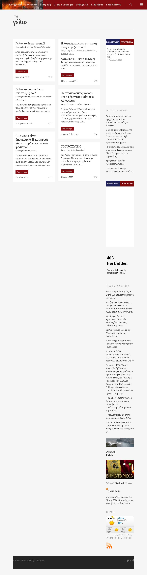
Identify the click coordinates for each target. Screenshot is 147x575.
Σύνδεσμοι (31, 4)
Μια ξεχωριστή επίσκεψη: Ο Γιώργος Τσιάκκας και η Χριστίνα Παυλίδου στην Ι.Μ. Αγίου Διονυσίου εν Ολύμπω (119, 307)
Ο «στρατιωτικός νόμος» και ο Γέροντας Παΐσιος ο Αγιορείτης (77, 96)
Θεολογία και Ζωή (89, 51)
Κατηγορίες (15, 4)
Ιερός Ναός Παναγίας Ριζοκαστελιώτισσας (115, 162)
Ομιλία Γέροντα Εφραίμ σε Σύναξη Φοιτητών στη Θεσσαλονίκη (118, 333)
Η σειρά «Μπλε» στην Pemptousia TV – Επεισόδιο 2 (120, 170)
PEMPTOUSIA (113, 183)
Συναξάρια (82, 4)
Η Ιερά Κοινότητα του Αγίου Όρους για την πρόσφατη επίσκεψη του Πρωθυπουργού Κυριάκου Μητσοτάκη (119, 404)
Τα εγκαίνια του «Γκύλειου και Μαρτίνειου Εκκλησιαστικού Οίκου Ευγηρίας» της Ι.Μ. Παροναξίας (120, 151)
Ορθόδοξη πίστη (67, 54)
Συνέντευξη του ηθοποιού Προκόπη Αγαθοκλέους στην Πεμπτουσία (119, 343)
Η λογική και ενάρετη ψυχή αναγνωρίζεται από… (79, 45)
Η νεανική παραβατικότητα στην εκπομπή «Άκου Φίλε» (118, 416)
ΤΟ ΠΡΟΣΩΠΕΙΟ (71, 146)
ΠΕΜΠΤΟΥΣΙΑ (112, 42)
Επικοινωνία (113, 4)
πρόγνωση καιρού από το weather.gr (120, 535)
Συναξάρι (114, 491)
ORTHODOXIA (127, 183)
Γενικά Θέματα (76, 51)
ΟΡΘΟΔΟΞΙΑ (127, 42)
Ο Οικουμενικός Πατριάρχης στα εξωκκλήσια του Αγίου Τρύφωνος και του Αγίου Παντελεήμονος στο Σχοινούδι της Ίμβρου (119, 136)
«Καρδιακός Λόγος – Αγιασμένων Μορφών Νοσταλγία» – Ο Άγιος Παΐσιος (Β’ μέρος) (116, 321)
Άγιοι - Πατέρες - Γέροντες (80, 104)
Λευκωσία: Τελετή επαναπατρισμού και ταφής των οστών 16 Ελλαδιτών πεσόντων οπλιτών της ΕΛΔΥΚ (120, 356)
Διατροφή (45, 4)
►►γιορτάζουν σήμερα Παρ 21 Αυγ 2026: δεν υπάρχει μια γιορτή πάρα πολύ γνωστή (120, 500)
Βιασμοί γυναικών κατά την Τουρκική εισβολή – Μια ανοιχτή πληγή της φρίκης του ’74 (120, 427)
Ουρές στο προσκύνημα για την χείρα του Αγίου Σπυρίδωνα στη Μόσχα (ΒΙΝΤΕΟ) (118, 121)
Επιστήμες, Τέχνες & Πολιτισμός (37, 47)
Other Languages (63, 4)
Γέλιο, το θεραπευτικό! (30, 43)
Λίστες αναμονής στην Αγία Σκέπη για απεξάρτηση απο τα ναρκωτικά (120, 294)
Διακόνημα (97, 4)
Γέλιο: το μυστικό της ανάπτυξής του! (29, 91)
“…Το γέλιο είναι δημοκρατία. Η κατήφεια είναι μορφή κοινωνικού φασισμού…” (32, 141)
